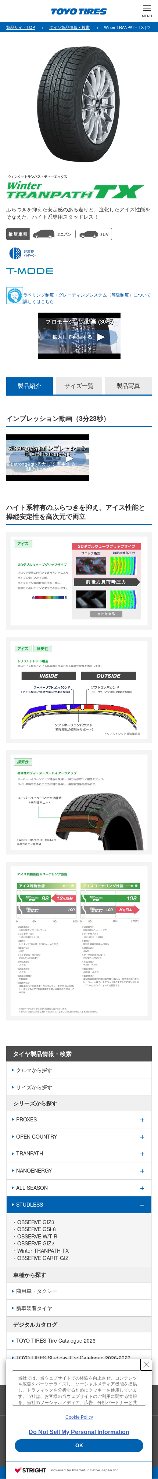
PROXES (26, 1119)
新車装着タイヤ (34, 1308)
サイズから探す (34, 1087)
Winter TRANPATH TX (43, 1250)
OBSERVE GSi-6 (36, 1229)
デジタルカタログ (35, 1324)
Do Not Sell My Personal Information (79, 1432)
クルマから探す (34, 1070)
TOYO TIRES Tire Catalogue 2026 (56, 1340)
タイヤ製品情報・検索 (42, 1053)
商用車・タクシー (36, 1290)
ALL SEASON (32, 1187)
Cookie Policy (79, 1417)
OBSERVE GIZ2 (35, 1243)
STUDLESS (29, 1204)
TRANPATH (29, 1153)
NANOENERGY (34, 1170)
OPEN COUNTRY (36, 1136)
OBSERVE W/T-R (37, 1236)
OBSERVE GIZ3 (35, 1222)
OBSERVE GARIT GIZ (43, 1257)
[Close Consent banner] (146, 1364)
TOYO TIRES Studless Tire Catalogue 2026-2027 (73, 1357)
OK (79, 1445)
